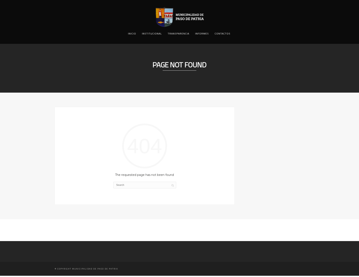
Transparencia (178, 34)
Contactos (222, 34)
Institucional (152, 34)
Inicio (132, 34)
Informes (202, 34)
